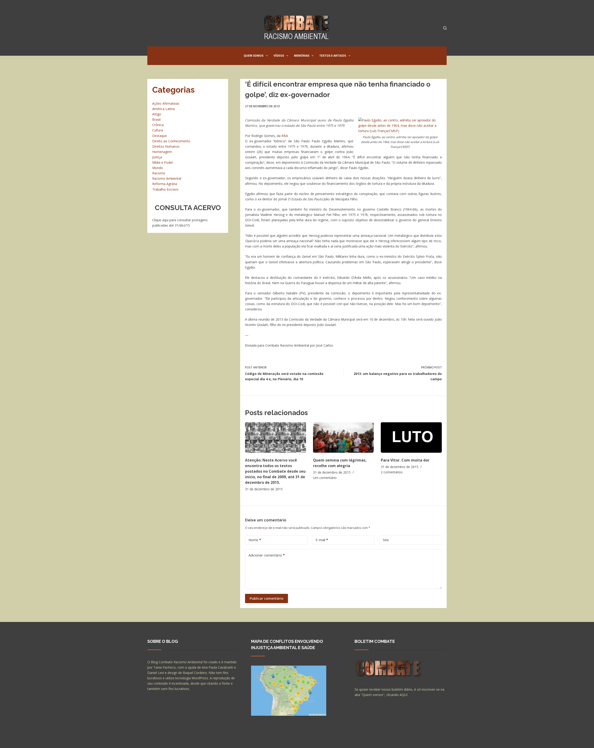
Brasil (156, 119)
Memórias (301, 56)
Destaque (159, 135)
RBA (285, 135)
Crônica (158, 125)
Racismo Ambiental (166, 178)
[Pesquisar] (445, 28)
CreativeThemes (229, 740)
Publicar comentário (266, 598)
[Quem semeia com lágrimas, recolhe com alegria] (343, 437)
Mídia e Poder (162, 162)
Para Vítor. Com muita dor (405, 460)
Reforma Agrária (164, 184)
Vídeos (279, 56)
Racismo (158, 173)
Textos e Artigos (332, 56)
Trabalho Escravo (165, 189)
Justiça (157, 157)
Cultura (157, 130)
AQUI (403, 695)
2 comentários (392, 472)
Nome (255, 539)
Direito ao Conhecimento (171, 141)
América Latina (163, 109)
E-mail (322, 539)
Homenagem (162, 152)
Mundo (157, 168)
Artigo (156, 114)
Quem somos (253, 56)
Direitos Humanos (166, 146)
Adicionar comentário (267, 555)
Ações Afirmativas (165, 103)
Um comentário (325, 477)
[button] (267, 56)
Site (386, 539)
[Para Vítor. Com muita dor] (411, 437)
